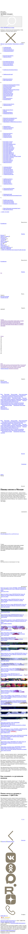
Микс (18, 364)
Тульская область (7, 182)
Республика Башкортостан (9, 144)
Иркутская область (7, 80)
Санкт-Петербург (8, 43)
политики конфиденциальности (8, 930)
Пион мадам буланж (5, 612)
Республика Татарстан (8, 157)
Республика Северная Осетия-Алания (12, 156)
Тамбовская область (8, 178)
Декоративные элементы (21, 399)
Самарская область (7, 167)
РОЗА (2, 27)
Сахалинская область (8, 170)
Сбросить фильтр (5, 368)
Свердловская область (8, 171)
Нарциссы (14, 400)
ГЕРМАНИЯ (16, 320)
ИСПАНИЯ (8, 322)
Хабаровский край (7, 194)
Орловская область (7, 128)
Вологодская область (8, 63)
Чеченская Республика (8, 201)
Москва (2, 43)
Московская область (8, 112)
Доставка (3, 240)
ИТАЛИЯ (13, 322)
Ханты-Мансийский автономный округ (12, 195)
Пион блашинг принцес (6, 704)
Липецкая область (7, 105)
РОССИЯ (3, 324)
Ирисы (15, 395)
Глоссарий (3, 242)
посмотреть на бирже (19, 595)
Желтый (6, 364)
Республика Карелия (8, 150)
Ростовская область (7, 161)
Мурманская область (8, 113)
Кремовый (14, 364)
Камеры (23, 233)
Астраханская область (8, 51)
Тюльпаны (21, 402)
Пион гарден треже (5, 645)
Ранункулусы (15, 401)
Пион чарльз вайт (5, 709)
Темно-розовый (17, 367)
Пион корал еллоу (5, 681)
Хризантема (20, 404)
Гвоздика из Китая (6, 398)
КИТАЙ (18, 322)
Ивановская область (8, 79)
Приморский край (7, 135)
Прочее (10, 401)
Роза (2, 394)
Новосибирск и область (18, 43)
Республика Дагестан (8, 146)
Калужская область (7, 87)
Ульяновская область (8, 189)
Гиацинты (13, 399)
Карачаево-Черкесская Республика (11, 89)
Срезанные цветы (5, 382)
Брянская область (7, 56)
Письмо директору (5, 921)
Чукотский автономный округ (10, 203)
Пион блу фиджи (4, 692)
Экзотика (3, 406)
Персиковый (4, 366)
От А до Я (11, 533)
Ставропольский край (8, 174)
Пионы (6, 401)
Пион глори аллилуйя (6, 750)
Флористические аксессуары (7, 404)
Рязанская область (7, 162)
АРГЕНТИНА (4, 320)
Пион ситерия (4, 640)
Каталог (3, 235)
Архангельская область (8, 49)
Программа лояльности (6, 247)
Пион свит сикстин (5, 606)
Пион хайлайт (4, 601)
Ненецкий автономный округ (10, 118)
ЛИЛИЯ (6, 27)
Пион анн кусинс (5, 591)
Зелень (2, 400)
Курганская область (7, 98)
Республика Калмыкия (8, 149)
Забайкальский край (8, 74)
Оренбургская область (8, 127)
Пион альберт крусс (5, 732)
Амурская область (7, 48)
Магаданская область (8, 109)
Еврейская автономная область (10, 69)
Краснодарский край (8, 94)
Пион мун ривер (4, 596)
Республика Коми (7, 151)
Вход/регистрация (13, 249)
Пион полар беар (4, 666)
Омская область (7, 126)
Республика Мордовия (8, 153)
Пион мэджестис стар (6, 655)
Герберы (9, 399)
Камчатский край (7, 88)
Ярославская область (8, 209)
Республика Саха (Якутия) (9, 155)
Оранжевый (23, 364)
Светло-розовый (21, 366)
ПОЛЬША (21, 323)
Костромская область (8, 93)
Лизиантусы (23, 395)
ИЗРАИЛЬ (3, 322)
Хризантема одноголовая (19, 405)
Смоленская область (8, 173)
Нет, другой (9, 14)
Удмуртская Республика (8, 188)
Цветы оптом (4, 381)
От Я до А (16, 533)
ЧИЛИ (12, 324)
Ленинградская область (8, 104)
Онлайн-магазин (22, 249)
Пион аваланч (4, 719)
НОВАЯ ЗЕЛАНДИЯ (13, 323)
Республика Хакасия (8, 160)
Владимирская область (8, 61)
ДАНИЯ (22, 320)
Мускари (9, 400)
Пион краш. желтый (5, 726)
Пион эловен (4, 676)
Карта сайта (12, 921)
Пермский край (6, 134)
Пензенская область (7, 133)
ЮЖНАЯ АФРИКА (19, 324)
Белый (2, 364)
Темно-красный (10, 367)
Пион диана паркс (5, 635)
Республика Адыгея (8, 141)
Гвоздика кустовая (16, 398)
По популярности (5, 533)
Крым (4, 97)
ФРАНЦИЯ (8, 324)
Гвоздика (21, 396)
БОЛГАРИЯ (10, 320)
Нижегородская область (8, 119)
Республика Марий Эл (8, 152)
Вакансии (3, 244)
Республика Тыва (7, 158)
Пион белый (3, 744)
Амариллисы (10, 396)
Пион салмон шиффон (6, 698)
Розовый (15, 366)
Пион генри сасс (4, 714)
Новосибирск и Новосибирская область (12, 121)
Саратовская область (8, 169)
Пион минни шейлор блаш (7, 739)
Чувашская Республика (8, 202)
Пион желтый (4, 617)
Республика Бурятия (8, 145)
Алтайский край (7, 47)
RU (1, 273)
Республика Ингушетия (8, 147)
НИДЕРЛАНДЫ (4, 323)
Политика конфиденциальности (8, 920)
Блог (2, 243)
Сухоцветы (16, 402)
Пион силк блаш (4, 671)
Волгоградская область (8, 62)
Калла (18, 395)
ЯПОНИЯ (3, 325)
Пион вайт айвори (5, 660)
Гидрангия (10, 395)
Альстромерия (4, 396)
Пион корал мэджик (5, 687)
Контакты (3, 237)
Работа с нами (4, 241)
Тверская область (7, 180)
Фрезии (16, 404)
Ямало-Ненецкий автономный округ (11, 208)
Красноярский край (7, 95)
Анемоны (16, 396)
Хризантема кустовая (7, 405)
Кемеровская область (8, 90)
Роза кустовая (11, 27)
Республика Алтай (7, 142)
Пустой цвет (10, 366)
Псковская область (7, 137)
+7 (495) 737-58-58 (5, 211)
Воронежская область (8, 65)
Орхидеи (19, 400)
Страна (2, 319)
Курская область (7, 99)
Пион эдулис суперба (5, 650)
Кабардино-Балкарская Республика (11, 84)
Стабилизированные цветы (7, 402)
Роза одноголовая (23, 394)
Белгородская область (8, 55)
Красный (10, 364)
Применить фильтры (13, 368)
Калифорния (3, 223)
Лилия (5, 400)
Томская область (7, 181)
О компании (4, 238)
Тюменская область (7, 183)
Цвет (2, 363)
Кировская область (7, 92)
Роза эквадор (5, 395)
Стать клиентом (4, 246)
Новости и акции (5, 236)
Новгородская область (8, 120)
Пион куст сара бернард (6, 629)
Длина (2, 336)
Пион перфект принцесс (6, 623)
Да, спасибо (3, 14)
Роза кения (7, 394)
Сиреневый (3, 367)
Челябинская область (8, 200)
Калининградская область (9, 86)
